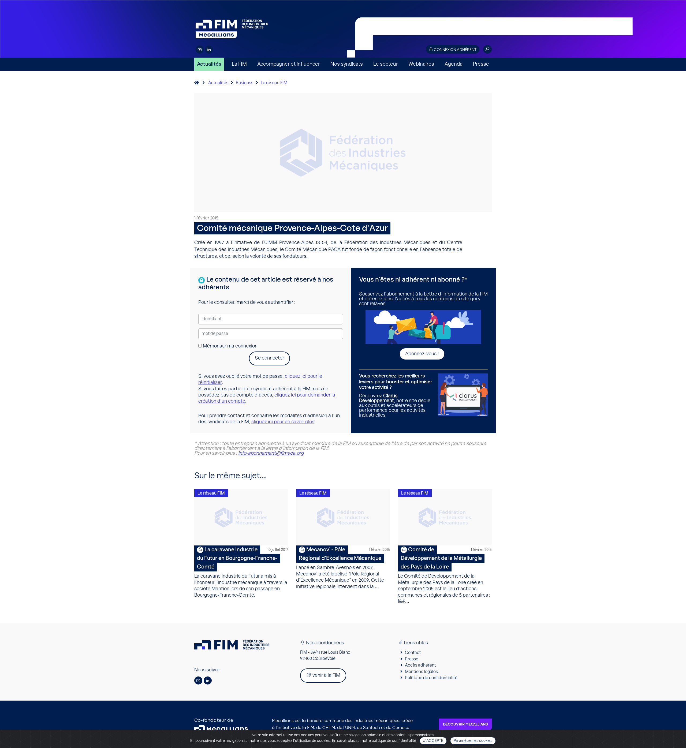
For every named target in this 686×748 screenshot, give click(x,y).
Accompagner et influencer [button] (288, 64)
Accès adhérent (420, 665)
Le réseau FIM (274, 83)
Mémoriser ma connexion (230, 346)
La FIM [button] (239, 64)
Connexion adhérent (454, 50)
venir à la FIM (325, 675)
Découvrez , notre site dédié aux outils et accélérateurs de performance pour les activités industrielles (395, 396)
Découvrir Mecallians (465, 724)
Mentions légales (421, 672)
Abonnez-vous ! (422, 353)
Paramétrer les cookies (473, 741)
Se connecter (269, 358)
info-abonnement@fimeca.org (271, 453)
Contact (413, 652)
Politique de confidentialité (431, 678)
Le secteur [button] (385, 64)
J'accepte (433, 741)
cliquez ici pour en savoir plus (282, 422)
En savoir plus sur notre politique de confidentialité (374, 741)
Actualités (209, 64)
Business (244, 83)
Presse (481, 64)
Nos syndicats (346, 64)
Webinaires (421, 64)
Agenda (454, 64)
